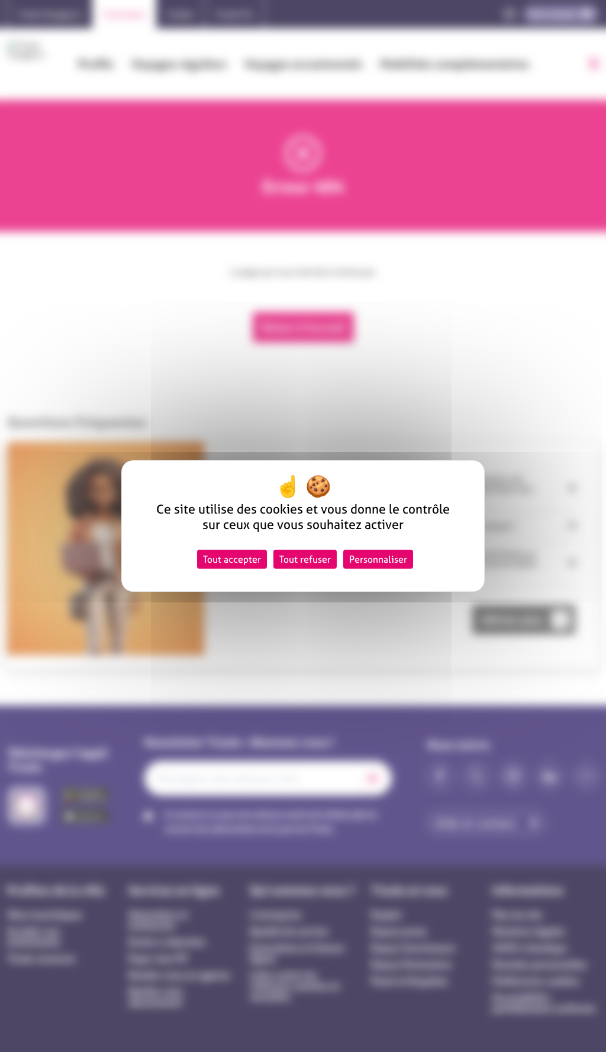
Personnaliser (378, 559)
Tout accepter (232, 559)
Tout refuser (305, 559)
